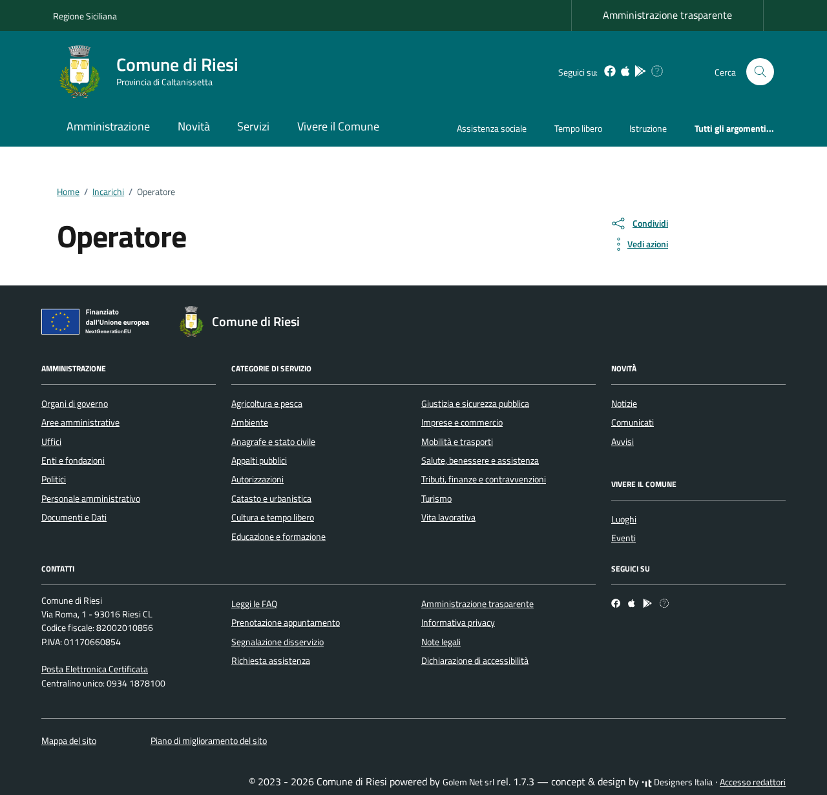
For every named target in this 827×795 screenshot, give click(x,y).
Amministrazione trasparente (667, 15)
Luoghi (623, 519)
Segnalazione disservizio (277, 642)
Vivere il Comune (338, 126)
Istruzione (648, 128)
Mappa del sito (68, 741)
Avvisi (622, 442)
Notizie (624, 404)
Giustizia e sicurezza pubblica (475, 404)
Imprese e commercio (462, 422)
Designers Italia (682, 782)
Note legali (441, 642)
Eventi (623, 538)
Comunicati (632, 422)
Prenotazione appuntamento (285, 622)
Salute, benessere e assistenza (480, 460)
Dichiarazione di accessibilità (475, 661)
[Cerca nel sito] (760, 72)
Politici (53, 479)
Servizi (253, 126)
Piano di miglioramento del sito (209, 741)
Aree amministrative (80, 422)
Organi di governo (74, 404)
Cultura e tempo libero (272, 517)
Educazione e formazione (278, 537)
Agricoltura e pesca (266, 404)
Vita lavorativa (448, 517)
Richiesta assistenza (270, 661)
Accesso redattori (753, 782)
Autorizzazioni (257, 479)
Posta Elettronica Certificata (94, 669)
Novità (194, 126)
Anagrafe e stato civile (273, 442)
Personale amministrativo (90, 498)
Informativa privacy (458, 622)
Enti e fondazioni (73, 460)
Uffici (51, 442)
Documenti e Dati (74, 517)
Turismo (436, 498)
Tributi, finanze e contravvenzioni (483, 479)
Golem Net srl (468, 782)
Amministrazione (108, 126)
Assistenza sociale (492, 128)
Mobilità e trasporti (457, 442)
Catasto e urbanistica (271, 498)
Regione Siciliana (85, 16)
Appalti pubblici (259, 460)
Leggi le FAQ (254, 604)
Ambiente (249, 422)
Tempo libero (578, 128)
